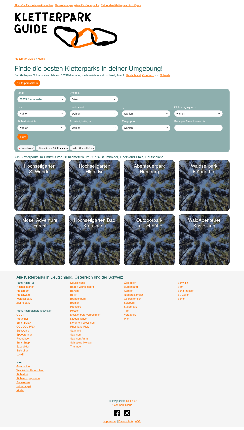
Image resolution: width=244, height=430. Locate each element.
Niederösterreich (134, 295)
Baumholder (27, 148)
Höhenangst (23, 386)
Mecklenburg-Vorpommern (85, 314)
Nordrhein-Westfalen (82, 322)
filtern (23, 137)
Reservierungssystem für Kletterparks (77, 5)
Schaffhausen (186, 291)
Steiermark (130, 306)
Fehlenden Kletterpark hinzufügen (121, 5)
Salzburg (129, 302)
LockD (20, 354)
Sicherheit (22, 374)
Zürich (181, 299)
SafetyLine (22, 330)
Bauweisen (23, 382)
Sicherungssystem (185, 107)
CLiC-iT (21, 314)
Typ (124, 107)
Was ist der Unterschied (30, 370)
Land (20, 107)
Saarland (75, 330)
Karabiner (22, 318)
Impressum (109, 421)
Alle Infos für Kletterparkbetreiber (33, 5)
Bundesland (77, 107)
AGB (138, 421)
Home (41, 58)
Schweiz (165, 75)
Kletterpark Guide (24, 58)
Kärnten (128, 291)
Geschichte (23, 366)
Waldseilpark (24, 299)
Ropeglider (23, 338)
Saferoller (22, 350)
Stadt (20, 93)
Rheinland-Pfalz (79, 326)
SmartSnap (23, 342)
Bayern (74, 291)
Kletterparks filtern (27, 83)
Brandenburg (78, 299)
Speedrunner (24, 334)
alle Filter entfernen (83, 148)
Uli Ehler (131, 401)
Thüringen (76, 346)
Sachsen (75, 334)
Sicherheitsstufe (26, 121)
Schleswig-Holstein (81, 342)
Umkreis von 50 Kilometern (53, 148)
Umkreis (75, 93)
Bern (180, 287)
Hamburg (75, 306)
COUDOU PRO (25, 326)
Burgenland (131, 287)
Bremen (75, 302)
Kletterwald (23, 295)
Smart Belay (23, 322)
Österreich (148, 75)
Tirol (126, 310)
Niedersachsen (79, 318)
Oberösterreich (132, 299)
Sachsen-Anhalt (79, 338)
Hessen (74, 310)
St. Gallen (183, 295)
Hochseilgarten (25, 287)
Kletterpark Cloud (122, 405)
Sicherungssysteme (28, 378)
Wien (127, 318)
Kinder (20, 390)
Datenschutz (125, 421)
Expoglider (22, 346)
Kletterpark (22, 291)
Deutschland (133, 75)
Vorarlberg (130, 314)
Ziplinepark (23, 302)
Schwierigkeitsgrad (81, 121)
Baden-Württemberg (82, 287)
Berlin (73, 295)
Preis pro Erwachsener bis (189, 121)
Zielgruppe (128, 121)
